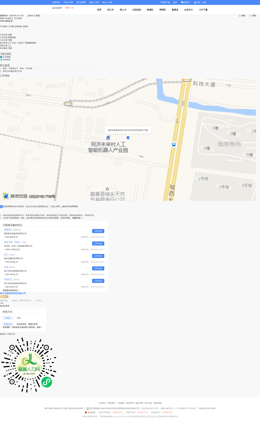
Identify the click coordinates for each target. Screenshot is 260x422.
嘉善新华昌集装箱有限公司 (15, 234)
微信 (175, 2)
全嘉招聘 (56, 2)
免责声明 (130, 403)
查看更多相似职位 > (11, 290)
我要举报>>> (77, 218)
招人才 (123, 10)
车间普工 (11, 279)
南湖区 (150, 10)
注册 (204, 2)
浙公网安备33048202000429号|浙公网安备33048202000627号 (114, 408)
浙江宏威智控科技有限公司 (13, 293)
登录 (199, 2)
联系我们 (111, 403)
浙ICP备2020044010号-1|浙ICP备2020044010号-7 (65, 408)
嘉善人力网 (94, 2)
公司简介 (102, 403)
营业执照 (91, 412)
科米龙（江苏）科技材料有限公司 (18, 246)
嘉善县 (175, 10)
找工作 (110, 10)
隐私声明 (139, 403)
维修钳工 (12, 229)
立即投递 (98, 231)
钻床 (9, 267)
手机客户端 (165, 2)
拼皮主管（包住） (15, 242)
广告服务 (121, 403)
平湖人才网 (68, 2)
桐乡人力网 (107, 2)
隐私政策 (157, 403)
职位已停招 (6, 54)
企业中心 (188, 10)
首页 (99, 10)
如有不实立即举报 (70, 206)
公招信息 (136, 10)
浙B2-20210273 (167, 408)
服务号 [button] (187, 2)
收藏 (243, 16)
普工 (9, 254)
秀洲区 (162, 10)
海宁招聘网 (81, 2)
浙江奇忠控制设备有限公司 (15, 271)
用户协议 (148, 403)
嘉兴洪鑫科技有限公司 (13, 258)
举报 (254, 16)
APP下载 (203, 10)
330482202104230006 (206, 408)
